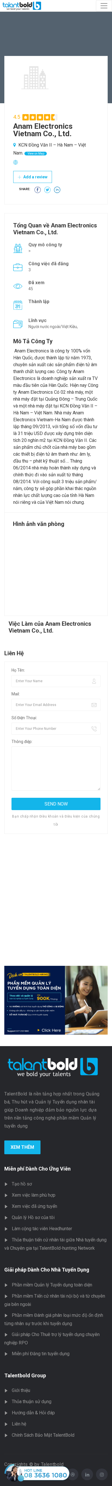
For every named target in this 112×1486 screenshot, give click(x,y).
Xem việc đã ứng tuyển (34, 1206)
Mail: (15, 694)
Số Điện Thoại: (24, 717)
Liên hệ (19, 1424)
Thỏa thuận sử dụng (31, 1401)
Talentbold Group (25, 1375)
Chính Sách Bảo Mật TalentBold (43, 1435)
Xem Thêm (22, 1147)
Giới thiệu (21, 1390)
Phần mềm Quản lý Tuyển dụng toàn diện (52, 1285)
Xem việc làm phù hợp (33, 1195)
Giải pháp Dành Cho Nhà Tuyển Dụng (46, 1270)
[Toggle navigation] (104, 5)
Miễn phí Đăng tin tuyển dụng (40, 1353)
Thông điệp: (21, 741)
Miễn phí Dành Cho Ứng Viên (37, 1169)
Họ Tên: (18, 670)
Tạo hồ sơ (22, 1184)
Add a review (34, 177)
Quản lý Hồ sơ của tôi (33, 1217)
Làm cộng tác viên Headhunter (42, 1228)
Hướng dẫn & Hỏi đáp (33, 1412)
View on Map (35, 153)
